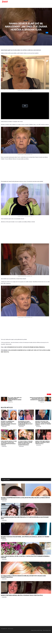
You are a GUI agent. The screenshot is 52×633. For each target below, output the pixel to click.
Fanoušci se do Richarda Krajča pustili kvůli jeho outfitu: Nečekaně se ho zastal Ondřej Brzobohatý (37, 400)
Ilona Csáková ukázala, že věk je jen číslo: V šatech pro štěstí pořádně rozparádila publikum (9, 443)
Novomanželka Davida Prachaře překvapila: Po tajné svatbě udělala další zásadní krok (25, 423)
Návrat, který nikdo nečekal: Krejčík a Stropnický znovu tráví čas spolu (42, 442)
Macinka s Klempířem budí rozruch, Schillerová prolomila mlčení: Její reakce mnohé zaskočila (8, 423)
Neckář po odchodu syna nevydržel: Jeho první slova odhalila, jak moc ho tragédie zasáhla (43, 423)
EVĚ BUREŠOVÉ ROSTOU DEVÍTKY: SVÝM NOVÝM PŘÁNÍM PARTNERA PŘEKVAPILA (26, 347)
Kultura (26, 20)
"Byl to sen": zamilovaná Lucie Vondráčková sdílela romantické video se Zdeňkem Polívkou (14, 400)
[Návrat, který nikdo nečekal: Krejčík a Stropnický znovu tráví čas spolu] (43, 434)
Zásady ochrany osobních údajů (36, 630)
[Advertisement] (26, 170)
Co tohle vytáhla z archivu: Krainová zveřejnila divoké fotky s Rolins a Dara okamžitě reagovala (25, 443)
